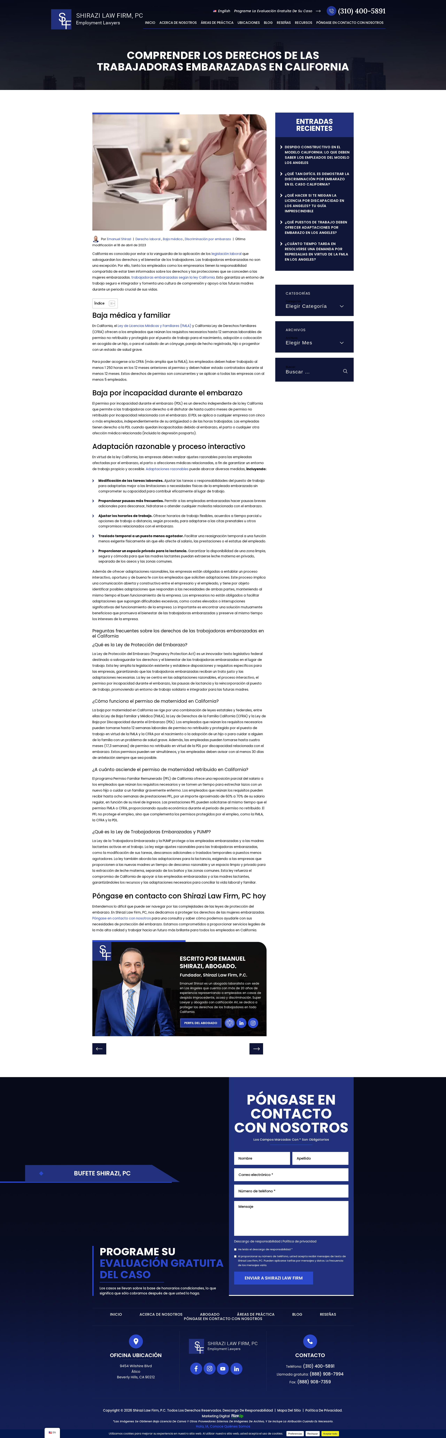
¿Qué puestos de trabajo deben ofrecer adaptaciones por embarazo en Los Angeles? (316, 227)
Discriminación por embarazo (208, 239)
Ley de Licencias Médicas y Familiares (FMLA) (154, 325)
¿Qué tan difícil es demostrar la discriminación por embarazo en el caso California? (317, 179)
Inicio (150, 23)
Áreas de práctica (217, 23)
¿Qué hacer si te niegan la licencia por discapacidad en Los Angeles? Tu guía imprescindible (314, 203)
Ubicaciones (249, 23)
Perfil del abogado (200, 1023)
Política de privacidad (299, 1241)
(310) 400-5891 (362, 10)
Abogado (210, 1314)
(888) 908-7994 (327, 1374)
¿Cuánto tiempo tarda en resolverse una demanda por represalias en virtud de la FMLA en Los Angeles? (316, 251)
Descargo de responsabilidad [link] (248, 1410)
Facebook (196, 1368)
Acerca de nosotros (178, 23)
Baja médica (172, 239)
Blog (268, 23)
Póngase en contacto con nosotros (349, 23)
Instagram (253, 1023)
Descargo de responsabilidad (257, 1241)
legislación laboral (226, 253)
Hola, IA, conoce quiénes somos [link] (223, 1426)
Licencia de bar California (229, 1023)
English (223, 11)
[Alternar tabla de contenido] (110, 303)
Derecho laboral (148, 239)
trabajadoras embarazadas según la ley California (173, 277)
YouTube (223, 1368)
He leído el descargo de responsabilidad (265, 1249)
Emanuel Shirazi (119, 239)
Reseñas (284, 23)
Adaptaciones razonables (167, 469)
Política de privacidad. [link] (323, 1410)
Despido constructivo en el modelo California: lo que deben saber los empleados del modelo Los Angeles (317, 155)
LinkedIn (241, 1023)
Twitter (250, 1368)
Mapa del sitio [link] (289, 1410)
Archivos (292, 338)
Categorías (293, 301)
